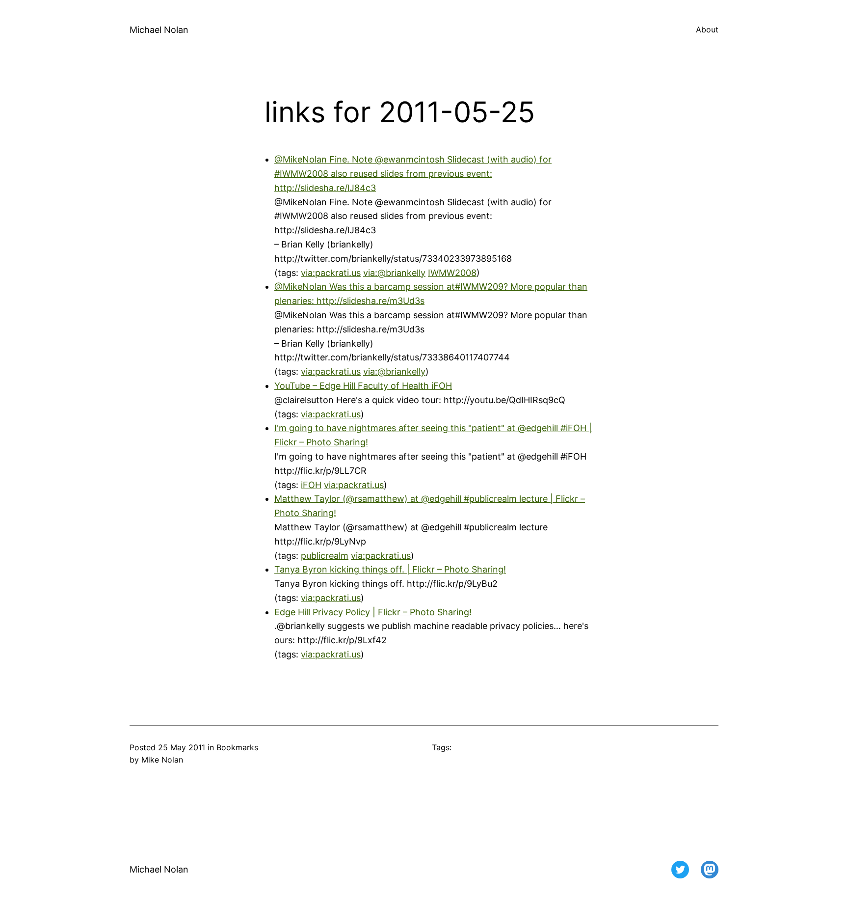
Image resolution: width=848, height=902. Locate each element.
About (707, 29)
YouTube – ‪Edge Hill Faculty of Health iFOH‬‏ (363, 386)
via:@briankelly (394, 273)
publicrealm (324, 555)
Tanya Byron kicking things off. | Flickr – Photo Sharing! (390, 569)
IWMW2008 (452, 273)
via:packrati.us (331, 273)
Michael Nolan (159, 30)
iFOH (311, 485)
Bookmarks (237, 747)
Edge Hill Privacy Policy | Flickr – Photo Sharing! (373, 612)
